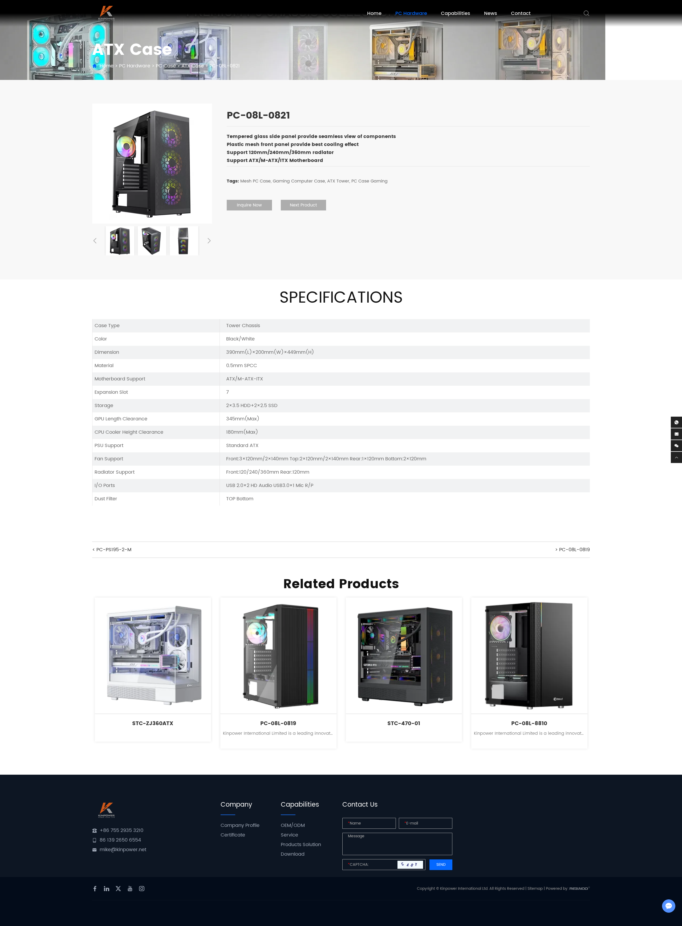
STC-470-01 (403, 723)
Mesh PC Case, (255, 181)
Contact (521, 13)
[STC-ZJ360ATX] (153, 656)
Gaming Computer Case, (299, 181)
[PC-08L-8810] (529, 656)
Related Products (341, 584)
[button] (95, 241)
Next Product (303, 205)
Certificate (233, 835)
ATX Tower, (338, 181)
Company (236, 804)
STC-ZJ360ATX (152, 723)
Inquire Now (249, 205)
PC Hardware (411, 13)
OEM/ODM (293, 825)
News (490, 13)
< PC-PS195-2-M (111, 550)
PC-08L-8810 (529, 723)
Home (374, 13)
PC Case (166, 66)
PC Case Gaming (369, 181)
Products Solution (301, 844)
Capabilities (455, 13)
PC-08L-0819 (278, 723)
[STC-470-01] (404, 656)
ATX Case (192, 66)
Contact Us (360, 804)
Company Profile (240, 825)
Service (289, 835)
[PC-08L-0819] (278, 656)
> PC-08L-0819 (572, 550)
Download (293, 854)
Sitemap (535, 889)
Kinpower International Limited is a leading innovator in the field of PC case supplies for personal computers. (278, 733)
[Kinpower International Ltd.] (106, 13)
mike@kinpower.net (123, 850)
